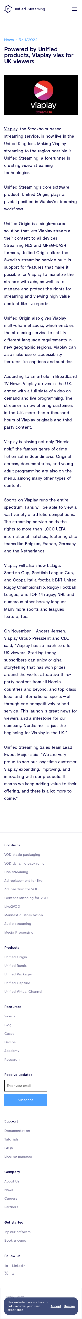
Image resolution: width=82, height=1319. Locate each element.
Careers (10, 1198)
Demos (10, 1041)
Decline (69, 1306)
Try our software (17, 1231)
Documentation (17, 1130)
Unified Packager (18, 973)
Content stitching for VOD (26, 897)
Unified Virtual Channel (23, 991)
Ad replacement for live (23, 880)
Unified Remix (15, 965)
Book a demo (15, 1240)
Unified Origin (35, 194)
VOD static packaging (22, 854)
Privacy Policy (14, 1297)
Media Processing (18, 932)
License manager (18, 1156)
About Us (11, 1181)
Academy (11, 1050)
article (43, 376)
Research (11, 1059)
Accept (56, 1306)
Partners (11, 1206)
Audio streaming (17, 923)
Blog (8, 1024)
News (8, 1189)
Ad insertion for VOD (21, 888)
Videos (9, 1015)
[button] (74, 9)
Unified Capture (17, 982)
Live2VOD (12, 906)
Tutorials (11, 1139)
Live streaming (16, 871)
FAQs (8, 1147)
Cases (9, 1033)
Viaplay (10, 129)
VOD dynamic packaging (24, 863)
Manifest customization (23, 914)
